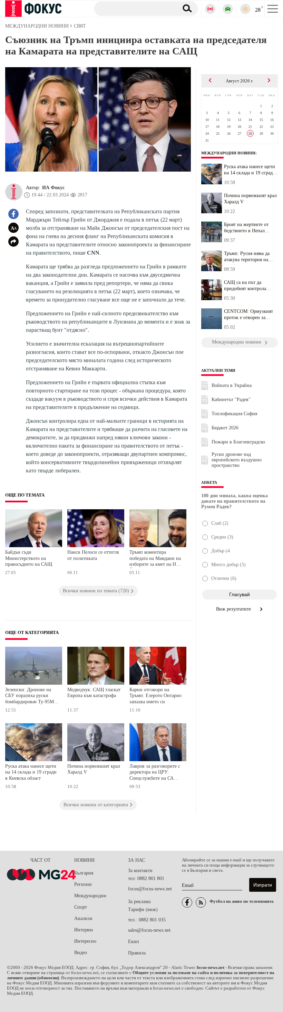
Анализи (83, 918)
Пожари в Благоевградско (238, 441)
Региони (83, 884)
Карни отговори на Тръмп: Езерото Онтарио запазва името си (155, 695)
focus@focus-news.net (150, 888)
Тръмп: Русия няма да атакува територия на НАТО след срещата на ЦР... (248, 257)
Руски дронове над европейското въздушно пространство (237, 460)
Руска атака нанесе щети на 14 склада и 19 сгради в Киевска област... (249, 170)
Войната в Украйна (232, 385)
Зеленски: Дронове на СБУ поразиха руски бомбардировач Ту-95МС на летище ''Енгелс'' (31, 696)
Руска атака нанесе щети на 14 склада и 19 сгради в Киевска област (31, 772)
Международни (90, 895)
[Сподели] (13, 241)
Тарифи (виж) (143, 909)
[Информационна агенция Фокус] (187, 902)
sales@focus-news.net (149, 930)
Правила (137, 952)
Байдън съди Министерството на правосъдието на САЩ (28, 558)
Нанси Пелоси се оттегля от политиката (93, 555)
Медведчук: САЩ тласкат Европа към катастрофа (93, 692)
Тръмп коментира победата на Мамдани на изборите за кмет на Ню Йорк (155, 559)
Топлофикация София (234, 413)
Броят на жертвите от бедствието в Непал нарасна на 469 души (246, 228)
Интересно (85, 941)
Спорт (80, 907)
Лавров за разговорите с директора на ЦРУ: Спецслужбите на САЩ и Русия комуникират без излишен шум (156, 773)
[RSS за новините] (201, 902)
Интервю (83, 929)
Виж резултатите (234, 609)
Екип (133, 941)
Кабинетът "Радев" (231, 399)
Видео (80, 952)
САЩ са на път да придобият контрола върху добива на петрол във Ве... (248, 286)
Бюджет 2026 (225, 427)
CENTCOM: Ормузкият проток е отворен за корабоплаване (248, 314)
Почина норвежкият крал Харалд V (93, 769)
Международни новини (228, 153)
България (83, 873)
